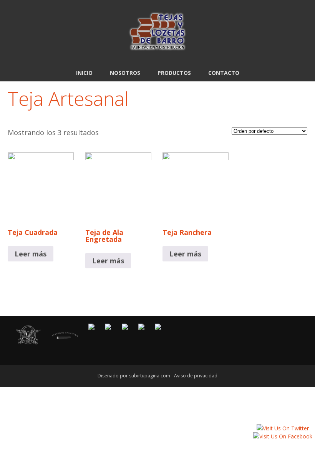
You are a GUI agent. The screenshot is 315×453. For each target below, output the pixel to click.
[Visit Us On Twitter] (282, 428)
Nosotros (125, 72)
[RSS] (304, 11)
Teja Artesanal (68, 99)
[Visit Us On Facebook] (282, 436)
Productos (174, 72)
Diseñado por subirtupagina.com (134, 375)
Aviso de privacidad (195, 375)
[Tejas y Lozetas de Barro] (157, 47)
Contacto (223, 72)
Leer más (30, 253)
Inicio (84, 72)
